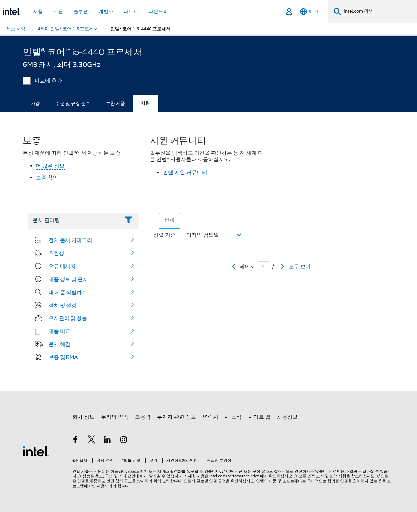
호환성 (56, 253)
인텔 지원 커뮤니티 (185, 172)
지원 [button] (58, 11)
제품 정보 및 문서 (68, 279)
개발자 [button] (106, 11)
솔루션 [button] (81, 11)
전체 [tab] (169, 220)
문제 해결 (59, 344)
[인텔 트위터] (91, 440)
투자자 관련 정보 (176, 417)
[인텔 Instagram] (123, 440)
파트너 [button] (131, 11)
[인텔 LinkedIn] (107, 440)
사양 (35, 103)
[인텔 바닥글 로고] (36, 451)
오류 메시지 (62, 266)
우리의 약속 (114, 417)
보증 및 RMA (63, 357)
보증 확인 (47, 177)
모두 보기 (300, 267)
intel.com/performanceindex (234, 476)
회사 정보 (83, 417)
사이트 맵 (259, 417)
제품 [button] (38, 11)
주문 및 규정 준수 (72, 103)
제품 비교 (59, 331)
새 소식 (233, 417)
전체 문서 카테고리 (70, 240)
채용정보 (287, 417)
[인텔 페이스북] (75, 440)
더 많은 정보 (50, 166)
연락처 (210, 417)
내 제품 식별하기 (68, 292)
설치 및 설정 (63, 305)
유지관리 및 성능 (68, 318)
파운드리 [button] (158, 11)
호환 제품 (115, 103)
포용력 (143, 417)
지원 (145, 103)
